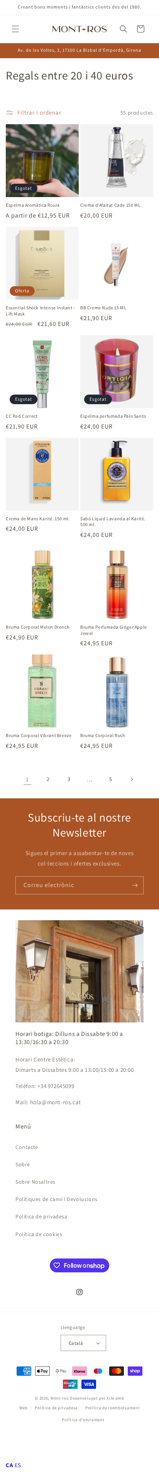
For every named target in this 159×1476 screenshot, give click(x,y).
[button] (15, 28)
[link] (27, 779)
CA (9, 1465)
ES (18, 1465)
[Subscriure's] (134, 885)
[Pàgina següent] (131, 779)
